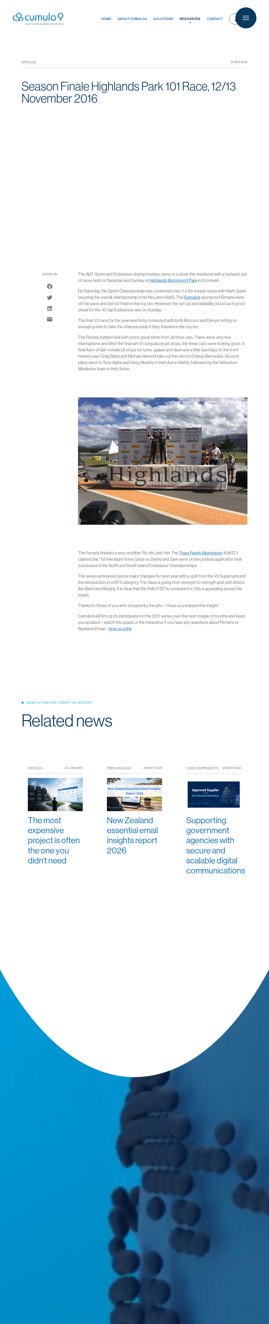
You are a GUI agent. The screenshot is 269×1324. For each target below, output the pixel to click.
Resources (190, 19)
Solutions (163, 19)
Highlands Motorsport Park (173, 280)
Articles (29, 62)
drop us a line (120, 628)
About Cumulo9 (132, 19)
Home (106, 19)
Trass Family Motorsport (200, 552)
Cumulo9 (192, 297)
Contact (215, 19)
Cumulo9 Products (202, 768)
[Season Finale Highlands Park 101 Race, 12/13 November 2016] (50, 319)
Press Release (119, 768)
